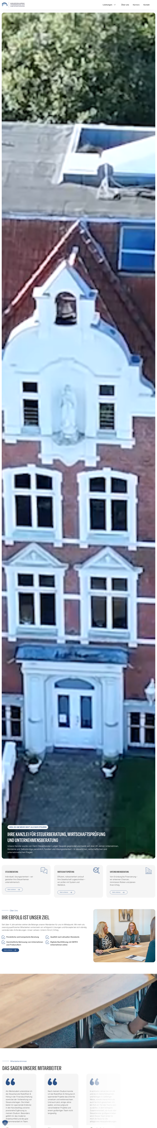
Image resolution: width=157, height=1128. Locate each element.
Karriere (136, 5)
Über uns (125, 5)
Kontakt (146, 5)
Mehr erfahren (12, 889)
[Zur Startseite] (13, 4)
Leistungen (107, 5)
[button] (5, 1123)
